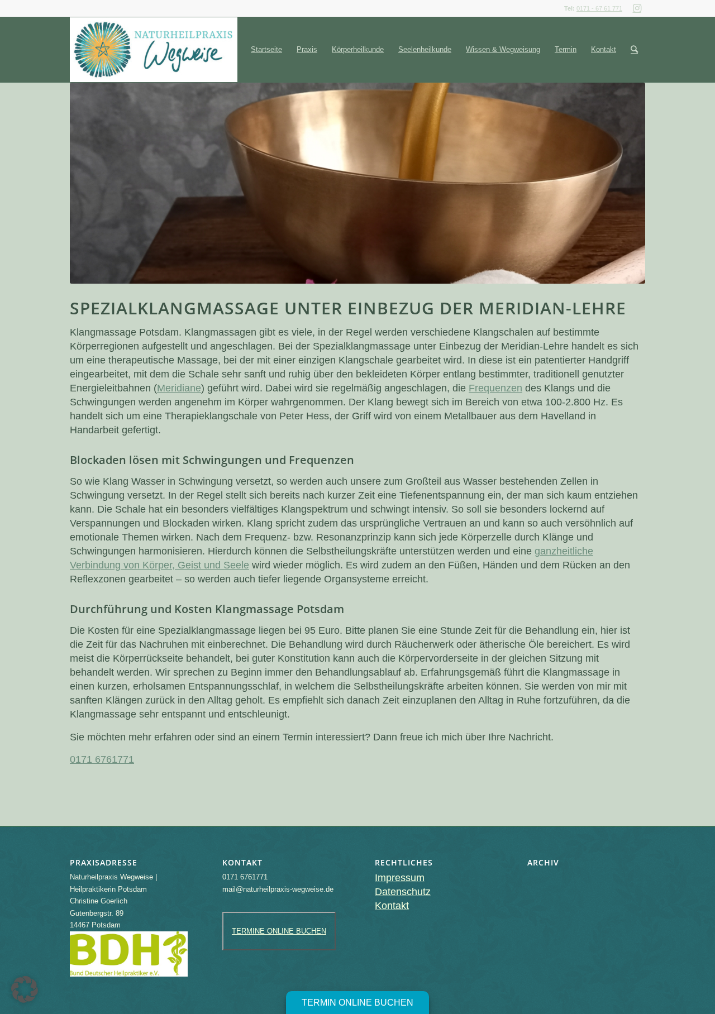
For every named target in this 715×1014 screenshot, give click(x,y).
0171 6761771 (102, 759)
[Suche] (634, 49)
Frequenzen (495, 388)
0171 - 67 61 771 (599, 8)
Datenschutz (403, 891)
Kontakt (392, 905)
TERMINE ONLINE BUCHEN (279, 931)
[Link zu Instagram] (636, 8)
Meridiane (179, 388)
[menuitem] (266, 49)
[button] (24, 989)
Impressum (400, 877)
